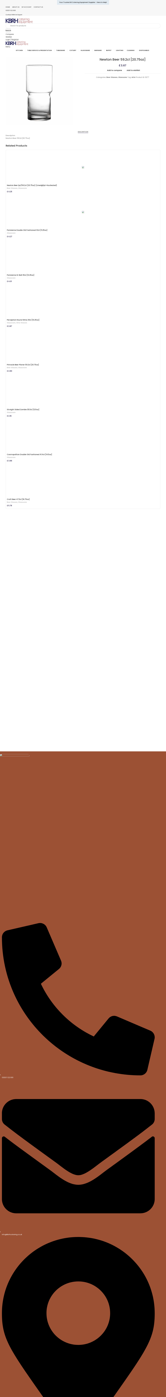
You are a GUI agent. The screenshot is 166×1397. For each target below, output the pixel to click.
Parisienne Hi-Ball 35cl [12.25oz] (20, 275)
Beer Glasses (12, 188)
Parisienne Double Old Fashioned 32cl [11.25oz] (27, 230)
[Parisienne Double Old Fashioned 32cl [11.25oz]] (83, 212)
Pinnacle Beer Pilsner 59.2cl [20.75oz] (23, 365)
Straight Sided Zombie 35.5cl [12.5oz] (23, 409)
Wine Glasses (21, 323)
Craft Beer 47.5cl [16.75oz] (18, 499)
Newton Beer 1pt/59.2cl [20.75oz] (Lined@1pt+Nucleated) (32, 185)
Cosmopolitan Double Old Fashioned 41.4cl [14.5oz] (29, 454)
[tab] (83, 131)
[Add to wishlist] (156, 153)
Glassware (22, 188)
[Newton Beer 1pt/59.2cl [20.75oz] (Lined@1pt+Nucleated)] (83, 167)
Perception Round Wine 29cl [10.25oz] (23, 320)
